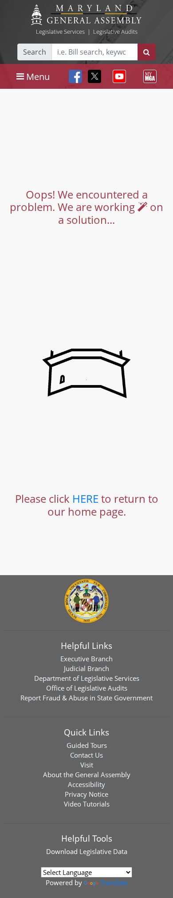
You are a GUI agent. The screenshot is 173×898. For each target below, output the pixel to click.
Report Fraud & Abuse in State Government (86, 697)
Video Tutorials (87, 803)
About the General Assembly (86, 774)
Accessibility (86, 784)
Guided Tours (87, 745)
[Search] (147, 52)
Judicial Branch (86, 668)
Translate (114, 882)
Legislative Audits (115, 32)
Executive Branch (86, 658)
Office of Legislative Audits (86, 687)
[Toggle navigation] (117, 76)
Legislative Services (60, 32)
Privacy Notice (86, 794)
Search (34, 52)
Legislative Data (103, 851)
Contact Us (86, 755)
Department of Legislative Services (86, 678)
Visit (86, 764)
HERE (85, 498)
